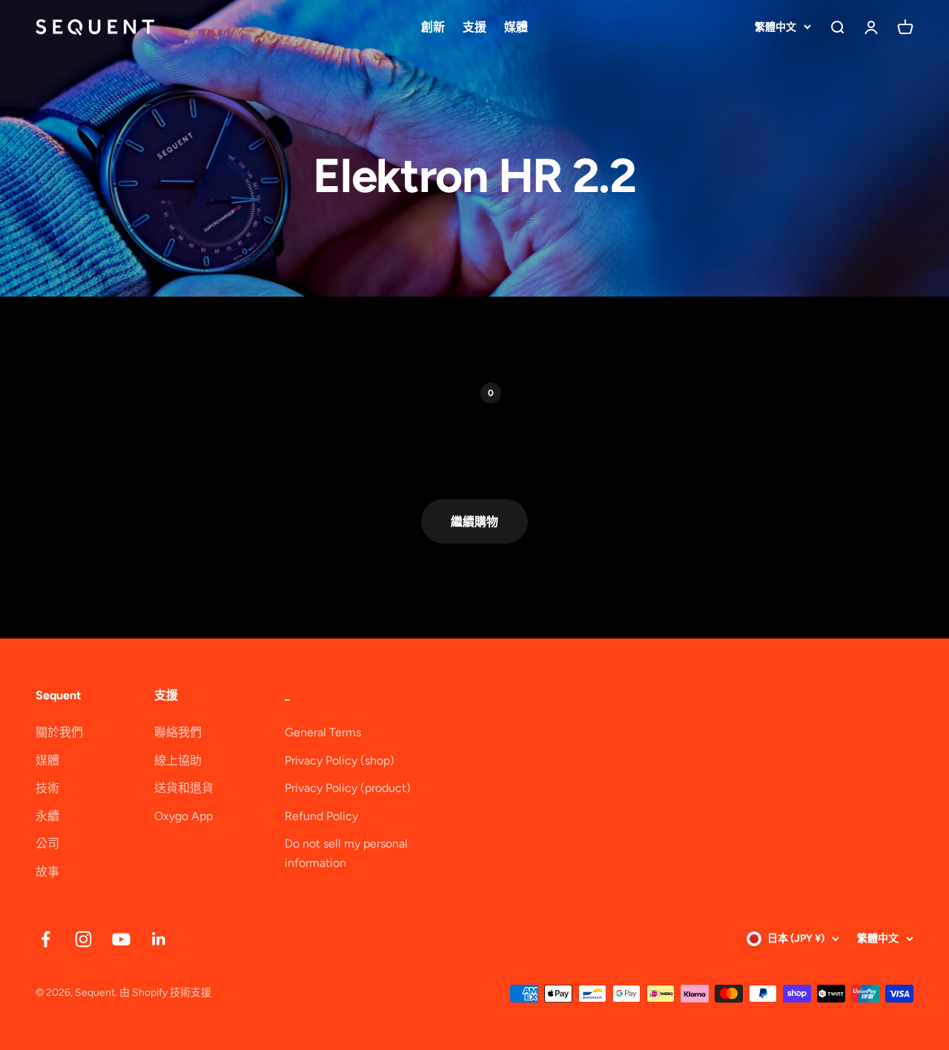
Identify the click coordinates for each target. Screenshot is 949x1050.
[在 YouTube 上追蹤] (121, 939)
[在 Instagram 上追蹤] (83, 939)
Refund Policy (321, 816)
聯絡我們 (178, 732)
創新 (433, 27)
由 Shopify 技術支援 (165, 992)
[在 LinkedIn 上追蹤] (159, 939)
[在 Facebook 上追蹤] (46, 939)
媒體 (516, 27)
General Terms (323, 732)
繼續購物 (474, 522)
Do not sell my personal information (346, 853)
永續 (47, 816)
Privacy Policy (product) (348, 788)
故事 (47, 872)
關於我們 (59, 732)
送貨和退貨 (184, 788)
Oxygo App (183, 816)
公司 (47, 843)
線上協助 (178, 760)
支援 (474, 27)
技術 (47, 788)
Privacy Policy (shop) (339, 760)
